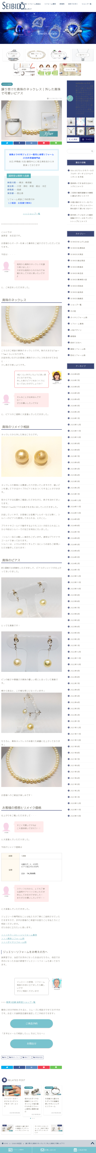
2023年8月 (75, 601)
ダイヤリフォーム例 (78, 317)
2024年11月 (75, 506)
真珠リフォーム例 (77, 349)
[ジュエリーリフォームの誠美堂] (13, 8)
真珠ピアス (27, 1057)
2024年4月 (75, 551)
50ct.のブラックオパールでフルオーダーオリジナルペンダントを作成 (82, 173)
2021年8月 (75, 753)
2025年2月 (75, 488)
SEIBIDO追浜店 (76, 292)
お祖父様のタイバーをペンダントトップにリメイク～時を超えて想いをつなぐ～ (81, 205)
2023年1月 (75, 645)
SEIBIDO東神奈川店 (78, 279)
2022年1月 (75, 721)
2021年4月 (75, 778)
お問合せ (31, 1043)
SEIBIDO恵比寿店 (77, 260)
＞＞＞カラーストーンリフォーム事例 (19, 935)
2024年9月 (75, 519)
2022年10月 (75, 664)
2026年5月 (75, 393)
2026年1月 (75, 418)
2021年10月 (75, 740)
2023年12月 (75, 576)
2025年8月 (75, 450)
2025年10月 (75, 437)
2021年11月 (75, 734)
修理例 (62, 4)
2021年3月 (75, 784)
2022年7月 (75, 683)
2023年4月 (75, 626)
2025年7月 (75, 456)
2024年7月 (75, 532)
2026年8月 (75, 374)
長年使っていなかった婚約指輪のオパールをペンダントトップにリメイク (81, 218)
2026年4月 (75, 399)
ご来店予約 (32, 1023)
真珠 (5, 1057)
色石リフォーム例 (77, 355)
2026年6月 (75, 386)
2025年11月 (75, 431)
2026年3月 (75, 405)
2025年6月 (75, 462)
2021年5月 (75, 771)
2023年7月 (75, 607)
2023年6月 (75, 614)
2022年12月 (75, 652)
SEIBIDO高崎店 (76, 298)
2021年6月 (75, 765)
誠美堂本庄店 (38, 1057)
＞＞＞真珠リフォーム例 (12, 938)
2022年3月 (75, 708)
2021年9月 (75, 746)
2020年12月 (75, 803)
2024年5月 (75, 544)
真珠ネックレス (15, 1057)
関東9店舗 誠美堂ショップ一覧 (21, 1002)
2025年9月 (75, 443)
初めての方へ (73, 4)
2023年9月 (75, 595)
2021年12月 (75, 727)
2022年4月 (75, 702)
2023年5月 (75, 620)
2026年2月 (75, 412)
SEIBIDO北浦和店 (77, 248)
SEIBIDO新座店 (76, 267)
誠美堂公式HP (26, 9)
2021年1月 (75, 797)
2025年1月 (75, 494)
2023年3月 (75, 633)
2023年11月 (75, 582)
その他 (73, 311)
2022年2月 (75, 715)
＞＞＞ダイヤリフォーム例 (13, 942)
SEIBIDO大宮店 (76, 254)
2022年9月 (75, 671)
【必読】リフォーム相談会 (31, 4)
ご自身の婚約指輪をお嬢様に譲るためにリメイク (81, 194)
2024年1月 (75, 570)
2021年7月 (75, 759)
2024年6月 (75, 538)
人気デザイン (76, 330)
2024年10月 (75, 513)
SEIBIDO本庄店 (7, 84)
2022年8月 (75, 677)
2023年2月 (75, 639)
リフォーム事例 (50, 4)
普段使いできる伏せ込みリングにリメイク (81, 185)
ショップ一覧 (87, 4)
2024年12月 (75, 500)
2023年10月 (75, 588)
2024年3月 (75, 557)
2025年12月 (75, 424)
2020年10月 (75, 816)
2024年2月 (75, 563)
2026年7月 (75, 380)
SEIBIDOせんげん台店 (79, 242)
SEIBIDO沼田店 (76, 286)
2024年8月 (75, 525)
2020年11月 (75, 809)
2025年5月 (75, 469)
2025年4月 (75, 475)
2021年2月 (75, 790)
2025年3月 (75, 481)
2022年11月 (75, 658)
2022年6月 (75, 690)
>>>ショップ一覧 (31, 213)
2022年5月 (75, 696)
